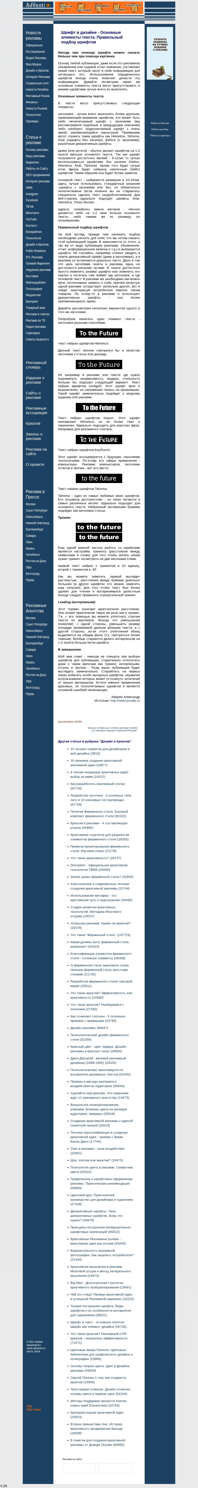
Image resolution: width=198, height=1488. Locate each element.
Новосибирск (34, 517)
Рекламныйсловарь (36, 364)
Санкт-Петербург (37, 510)
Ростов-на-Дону (36, 561)
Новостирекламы (34, 35)
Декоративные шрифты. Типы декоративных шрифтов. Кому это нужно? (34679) (96, 1215)
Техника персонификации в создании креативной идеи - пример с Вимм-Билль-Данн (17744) (99, 1137)
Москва (30, 504)
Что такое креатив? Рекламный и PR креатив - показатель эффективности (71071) (98, 1338)
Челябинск (33, 554)
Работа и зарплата (160, 135)
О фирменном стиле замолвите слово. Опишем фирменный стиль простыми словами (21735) (100, 969)
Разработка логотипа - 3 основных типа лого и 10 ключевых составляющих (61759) (100, 800)
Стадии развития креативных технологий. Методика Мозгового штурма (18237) (95, 911)
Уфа (28, 567)
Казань (30, 548)
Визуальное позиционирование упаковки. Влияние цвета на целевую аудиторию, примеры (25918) (98, 1109)
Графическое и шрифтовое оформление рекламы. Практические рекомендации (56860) (101, 1183)
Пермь (30, 580)
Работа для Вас (159, 129)
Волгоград (32, 574)
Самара (31, 536)
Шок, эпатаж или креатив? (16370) (96, 1160)
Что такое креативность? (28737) (95, 858)
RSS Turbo (34, 1409)
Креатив (33, 423)
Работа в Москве (160, 123)
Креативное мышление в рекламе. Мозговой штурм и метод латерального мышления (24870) (100, 1271)
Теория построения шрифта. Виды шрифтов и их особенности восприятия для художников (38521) (100, 1310)
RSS (29, 1406)
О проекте (35, 464)
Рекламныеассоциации (36, 410)
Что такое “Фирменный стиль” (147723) (100, 935)
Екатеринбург (34, 529)
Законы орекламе (34, 436)
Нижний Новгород (37, 523)
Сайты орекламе (33, 395)
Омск (29, 542)
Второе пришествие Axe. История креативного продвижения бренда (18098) (96, 1428)
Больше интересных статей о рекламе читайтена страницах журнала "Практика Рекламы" (113, 729)
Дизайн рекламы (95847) (89, 1028)
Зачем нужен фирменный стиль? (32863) (101, 877)
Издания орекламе (35, 380)
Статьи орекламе (33, 139)
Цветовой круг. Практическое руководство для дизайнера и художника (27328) (101, 1199)
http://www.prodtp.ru (125, 700)
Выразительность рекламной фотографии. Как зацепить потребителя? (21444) (101, 1255)
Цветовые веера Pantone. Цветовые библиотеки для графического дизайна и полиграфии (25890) (101, 1354)
